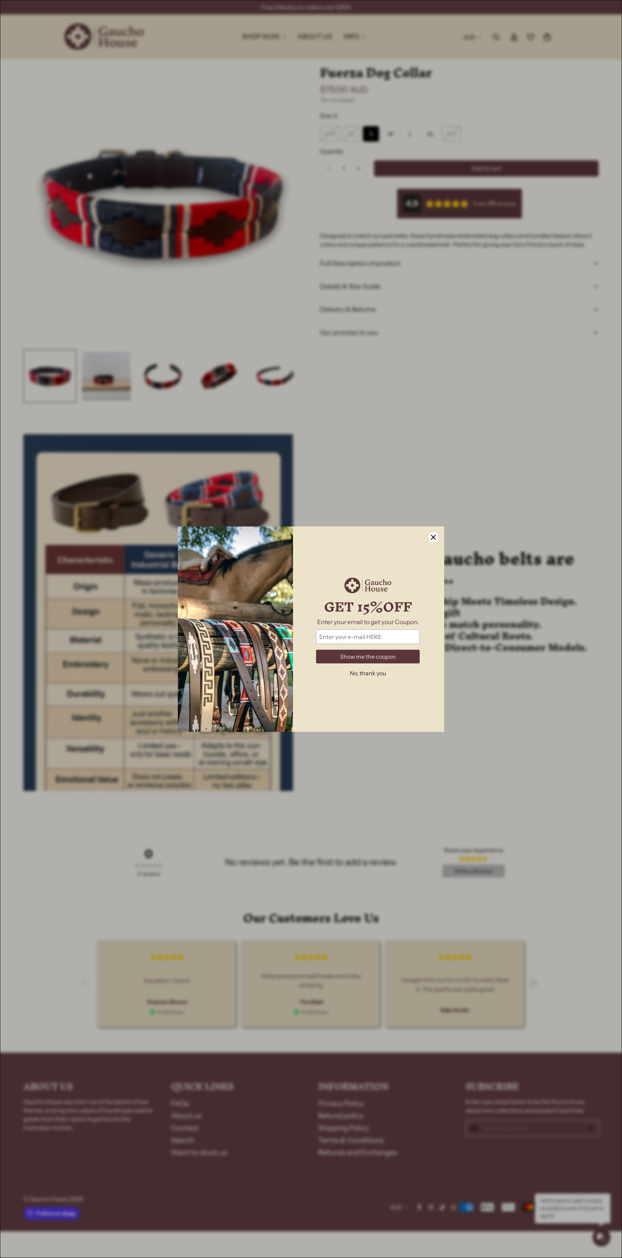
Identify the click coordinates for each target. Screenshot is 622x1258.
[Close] (433, 537)
